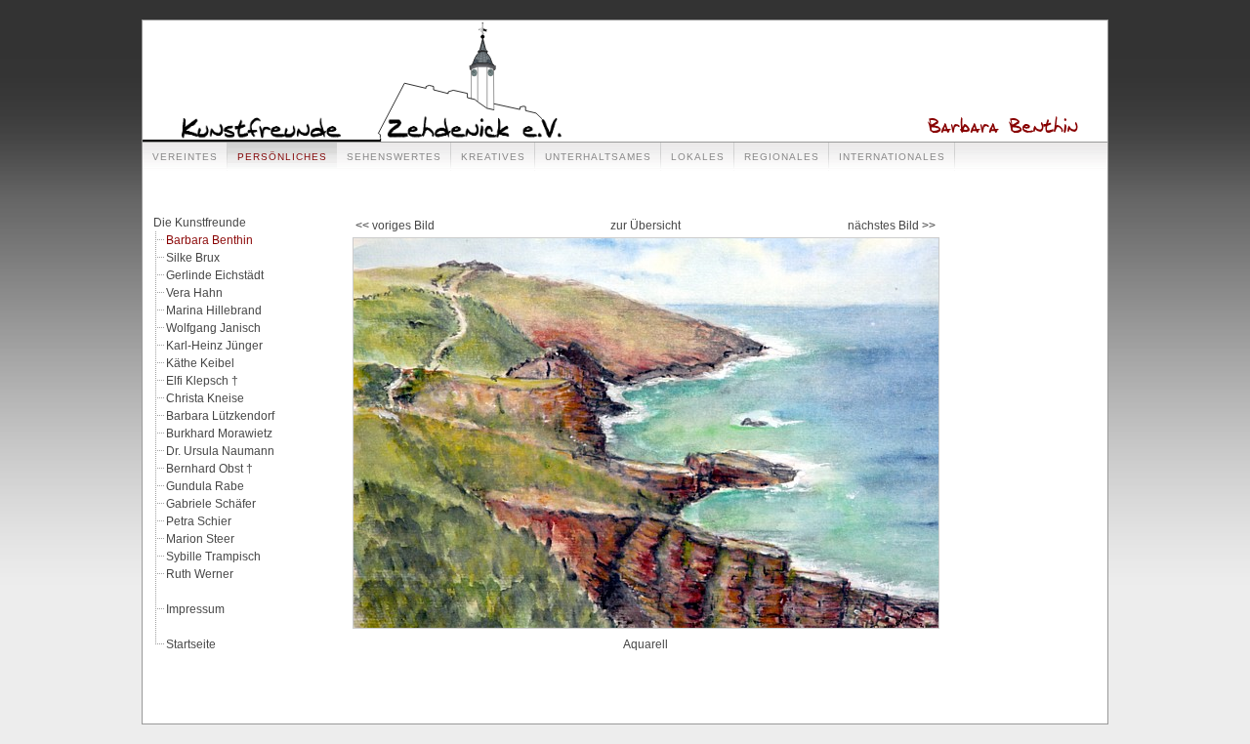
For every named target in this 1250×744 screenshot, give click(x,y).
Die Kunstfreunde (199, 222)
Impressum (195, 609)
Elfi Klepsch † (202, 381)
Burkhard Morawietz (219, 433)
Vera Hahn (194, 293)
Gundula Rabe (205, 486)
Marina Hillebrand (214, 310)
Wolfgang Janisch (213, 328)
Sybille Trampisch (213, 556)
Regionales (781, 156)
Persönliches (282, 156)
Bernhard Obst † (209, 468)
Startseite (191, 644)
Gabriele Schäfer (211, 504)
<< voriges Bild (395, 225)
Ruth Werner (199, 574)
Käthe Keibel (200, 363)
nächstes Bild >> (892, 225)
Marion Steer (200, 539)
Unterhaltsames (598, 156)
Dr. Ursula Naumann (220, 451)
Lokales (698, 156)
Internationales (892, 156)
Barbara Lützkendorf (220, 416)
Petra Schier (198, 521)
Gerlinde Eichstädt (215, 275)
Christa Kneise (205, 398)
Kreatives (493, 156)
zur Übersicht (645, 225)
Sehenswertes (394, 156)
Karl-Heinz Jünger (214, 345)
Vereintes (185, 156)
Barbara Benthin (209, 240)
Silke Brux (193, 258)
